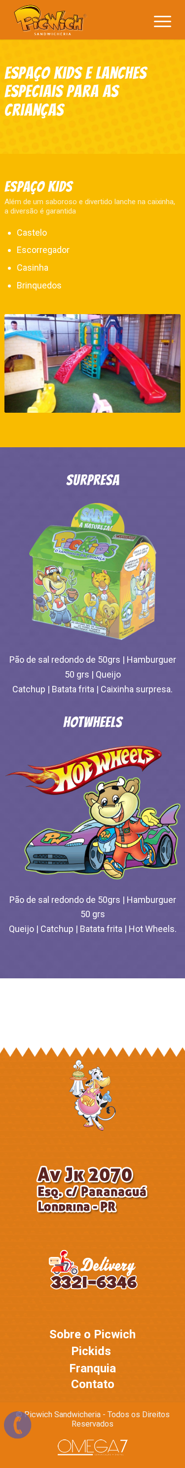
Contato (92, 1384)
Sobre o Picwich (92, 1334)
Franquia (92, 1368)
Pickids (91, 1351)
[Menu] (157, 19)
